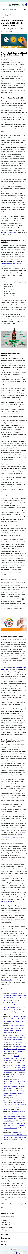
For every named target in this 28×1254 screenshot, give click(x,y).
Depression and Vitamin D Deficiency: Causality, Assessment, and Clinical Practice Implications (15, 1049)
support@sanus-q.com (9, 1230)
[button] (19, 1253)
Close (14, 1234)
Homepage (4, 14)
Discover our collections (2, 4)
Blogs (10, 14)
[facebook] (5, 1244)
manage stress (5, 414)
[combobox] (14, 9)
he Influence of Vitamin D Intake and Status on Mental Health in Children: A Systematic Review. (15, 1019)
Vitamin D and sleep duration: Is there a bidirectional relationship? (14, 1093)
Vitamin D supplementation (9, 232)
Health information (17, 14)
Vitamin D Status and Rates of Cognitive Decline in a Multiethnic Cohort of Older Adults (15, 1125)
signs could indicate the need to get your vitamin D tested (13, 264)
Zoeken (25, 9)
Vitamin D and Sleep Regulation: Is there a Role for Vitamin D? (15, 1077)
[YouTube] (2, 1244)
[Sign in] (23, 5)
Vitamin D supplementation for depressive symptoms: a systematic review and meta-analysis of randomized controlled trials (14, 1007)
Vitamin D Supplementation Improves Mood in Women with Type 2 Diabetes (14, 1058)
